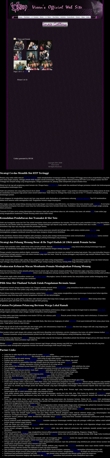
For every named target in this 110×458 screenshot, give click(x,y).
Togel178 (25, 338)
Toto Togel (43, 252)
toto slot (69, 327)
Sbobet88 (72, 445)
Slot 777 (43, 191)
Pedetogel (33, 358)
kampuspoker (41, 376)
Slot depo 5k (53, 185)
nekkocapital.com (30, 360)
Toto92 (94, 399)
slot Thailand (61, 287)
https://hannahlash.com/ (23, 356)
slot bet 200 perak (91, 236)
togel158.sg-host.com (38, 372)
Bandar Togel (48, 455)
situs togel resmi (17, 378)
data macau (23, 389)
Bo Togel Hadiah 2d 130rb (62, 247)
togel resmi (101, 393)
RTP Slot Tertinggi (30, 178)
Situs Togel (68, 260)
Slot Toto (100, 224)
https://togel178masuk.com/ (25, 368)
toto (92, 211)
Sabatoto (81, 409)
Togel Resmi (41, 453)
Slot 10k (93, 230)
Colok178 (39, 380)
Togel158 (97, 204)
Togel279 (39, 420)
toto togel (72, 321)
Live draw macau (40, 276)
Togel (58, 315)
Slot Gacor (49, 293)
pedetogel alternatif (82, 198)
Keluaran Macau (27, 273)
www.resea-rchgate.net (64, 366)
